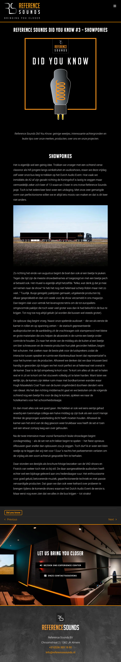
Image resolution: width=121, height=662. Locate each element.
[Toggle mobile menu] (115, 6)
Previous (12, 519)
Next (111, 519)
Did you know (13, 512)
